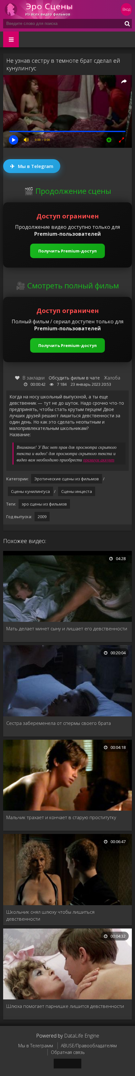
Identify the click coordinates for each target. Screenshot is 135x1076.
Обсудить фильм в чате (74, 378)
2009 (42, 516)
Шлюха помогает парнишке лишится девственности (65, 1006)
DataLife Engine (81, 1035)
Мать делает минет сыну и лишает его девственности (66, 628)
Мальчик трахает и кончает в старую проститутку (61, 817)
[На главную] (40, 9)
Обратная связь (68, 1052)
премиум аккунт (98, 460)
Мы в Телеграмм (35, 1046)
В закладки (34, 378)
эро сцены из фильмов (44, 504)
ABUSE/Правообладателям (89, 1046)
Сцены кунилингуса (30, 491)
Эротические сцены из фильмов (66, 479)
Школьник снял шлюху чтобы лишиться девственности (50, 915)
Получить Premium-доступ (67, 251)
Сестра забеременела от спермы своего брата (58, 723)
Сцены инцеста (76, 491)
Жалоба (112, 378)
